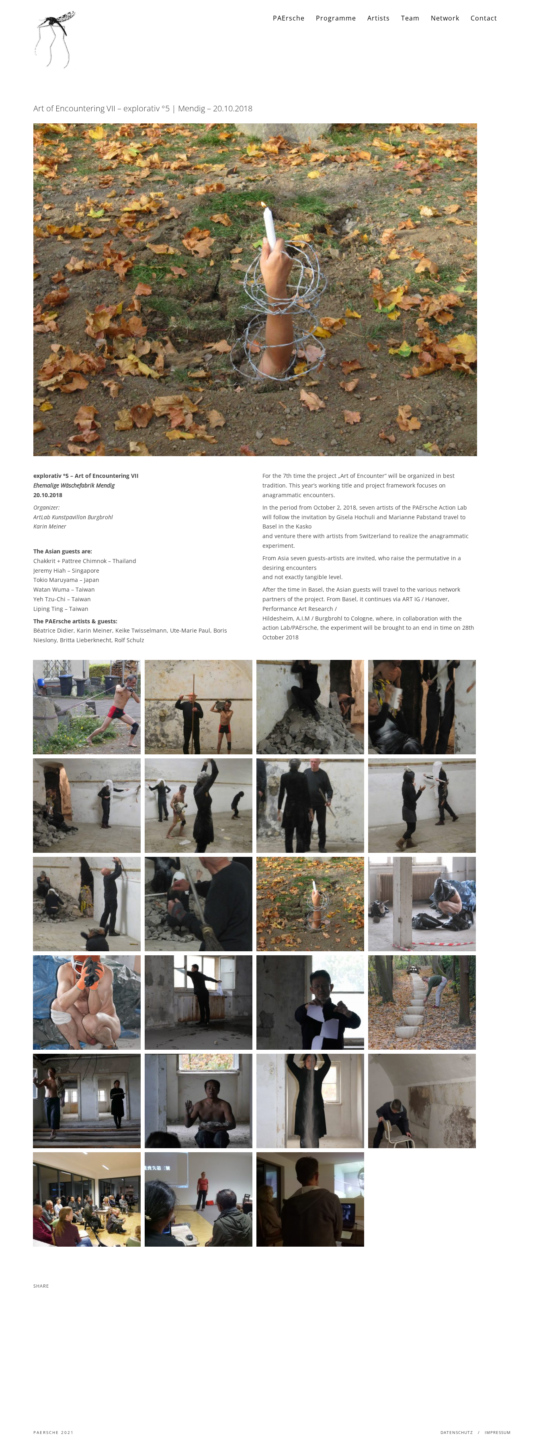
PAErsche (289, 18)
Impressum (498, 1432)
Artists (378, 18)
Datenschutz (456, 1432)
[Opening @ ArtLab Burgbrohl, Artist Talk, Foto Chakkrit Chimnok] (87, 1199)
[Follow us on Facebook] (510, 18)
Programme (336, 18)
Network (445, 18)
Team (410, 18)
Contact (484, 18)
